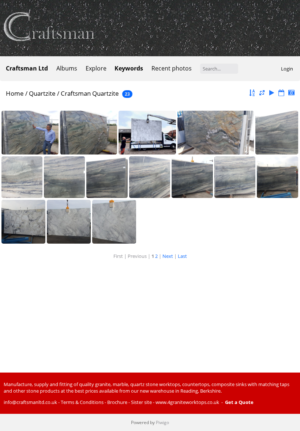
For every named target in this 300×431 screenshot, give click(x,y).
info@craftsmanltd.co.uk (30, 402)
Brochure (117, 402)
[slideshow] (271, 93)
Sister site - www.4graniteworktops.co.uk (175, 402)
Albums (66, 68)
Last (182, 256)
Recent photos (171, 68)
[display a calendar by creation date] (291, 93)
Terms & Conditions (82, 402)
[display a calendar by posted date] (281, 93)
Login (287, 68)
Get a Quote (239, 402)
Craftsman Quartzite (90, 93)
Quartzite (42, 93)
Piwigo (162, 422)
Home (15, 93)
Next (167, 256)
